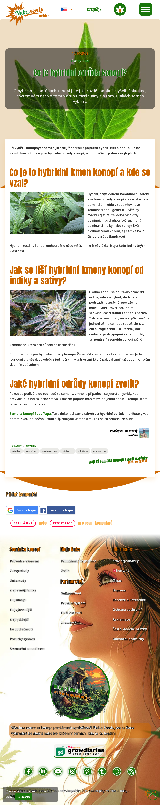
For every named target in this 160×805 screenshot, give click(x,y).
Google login (26, 510)
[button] (120, 9)
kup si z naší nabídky (118, 460)
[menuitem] (67, 9)
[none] (67, 9)
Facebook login (61, 510)
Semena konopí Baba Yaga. (31, 413)
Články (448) (80, 61)
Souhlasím (24, 797)
